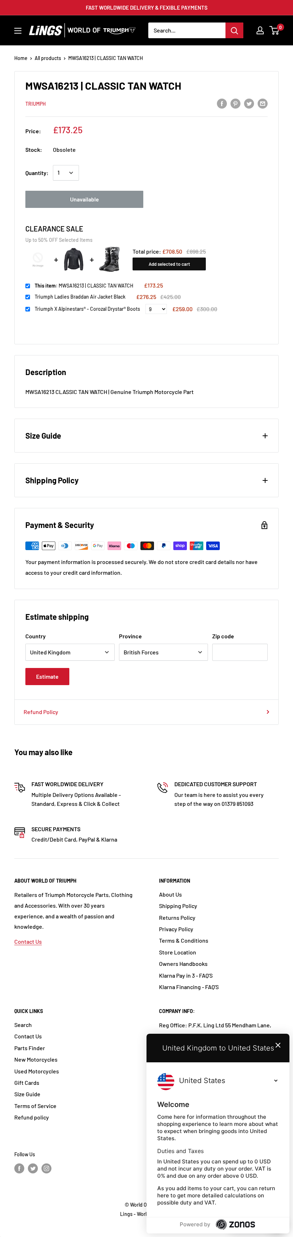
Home (21, 58)
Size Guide (27, 1094)
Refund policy (31, 1117)
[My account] (260, 30)
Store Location (177, 952)
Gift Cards (26, 1082)
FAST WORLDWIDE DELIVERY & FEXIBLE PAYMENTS (147, 7)
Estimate (47, 676)
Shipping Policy (178, 905)
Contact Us (28, 941)
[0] (274, 30)
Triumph (35, 104)
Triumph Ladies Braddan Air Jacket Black (80, 297)
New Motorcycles (36, 1059)
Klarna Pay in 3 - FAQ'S (186, 975)
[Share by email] (263, 103)
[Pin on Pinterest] (235, 103)
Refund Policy (41, 711)
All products (48, 58)
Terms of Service (35, 1105)
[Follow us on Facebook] (19, 1168)
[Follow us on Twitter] (33, 1168)
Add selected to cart (169, 264)
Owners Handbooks (183, 963)
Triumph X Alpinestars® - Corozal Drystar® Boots (87, 309)
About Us (170, 894)
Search (23, 1024)
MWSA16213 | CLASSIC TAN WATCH (84, 286)
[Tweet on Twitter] (249, 103)
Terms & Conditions (183, 940)
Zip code (223, 636)
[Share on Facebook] (222, 103)
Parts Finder (29, 1047)
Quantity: (37, 172)
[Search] (234, 30)
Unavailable (84, 199)
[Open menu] (17, 31)
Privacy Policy (176, 929)
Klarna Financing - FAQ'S (189, 986)
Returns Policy (177, 917)
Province (130, 636)
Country (35, 636)
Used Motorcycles (36, 1071)
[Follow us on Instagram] (46, 1168)
